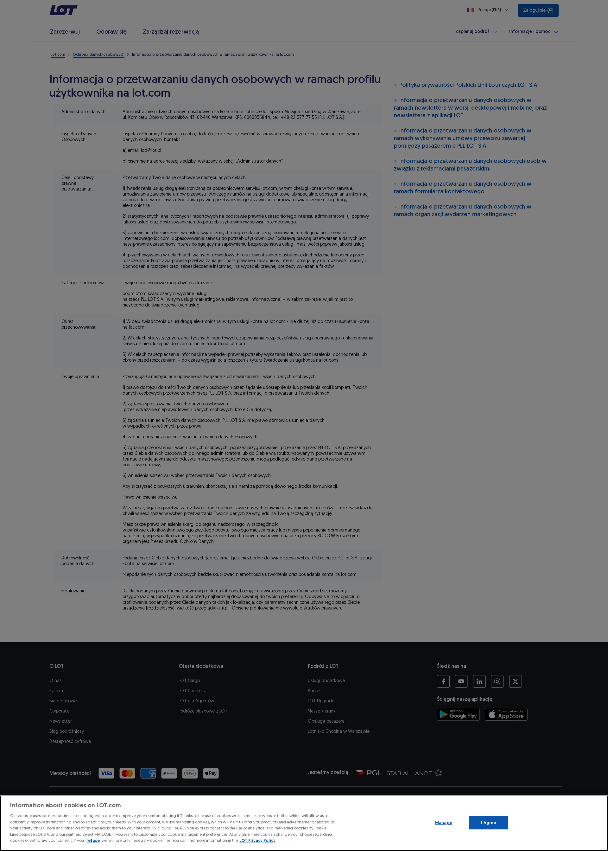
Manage (443, 822)
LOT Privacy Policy (257, 840)
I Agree (488, 822)
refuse (93, 840)
